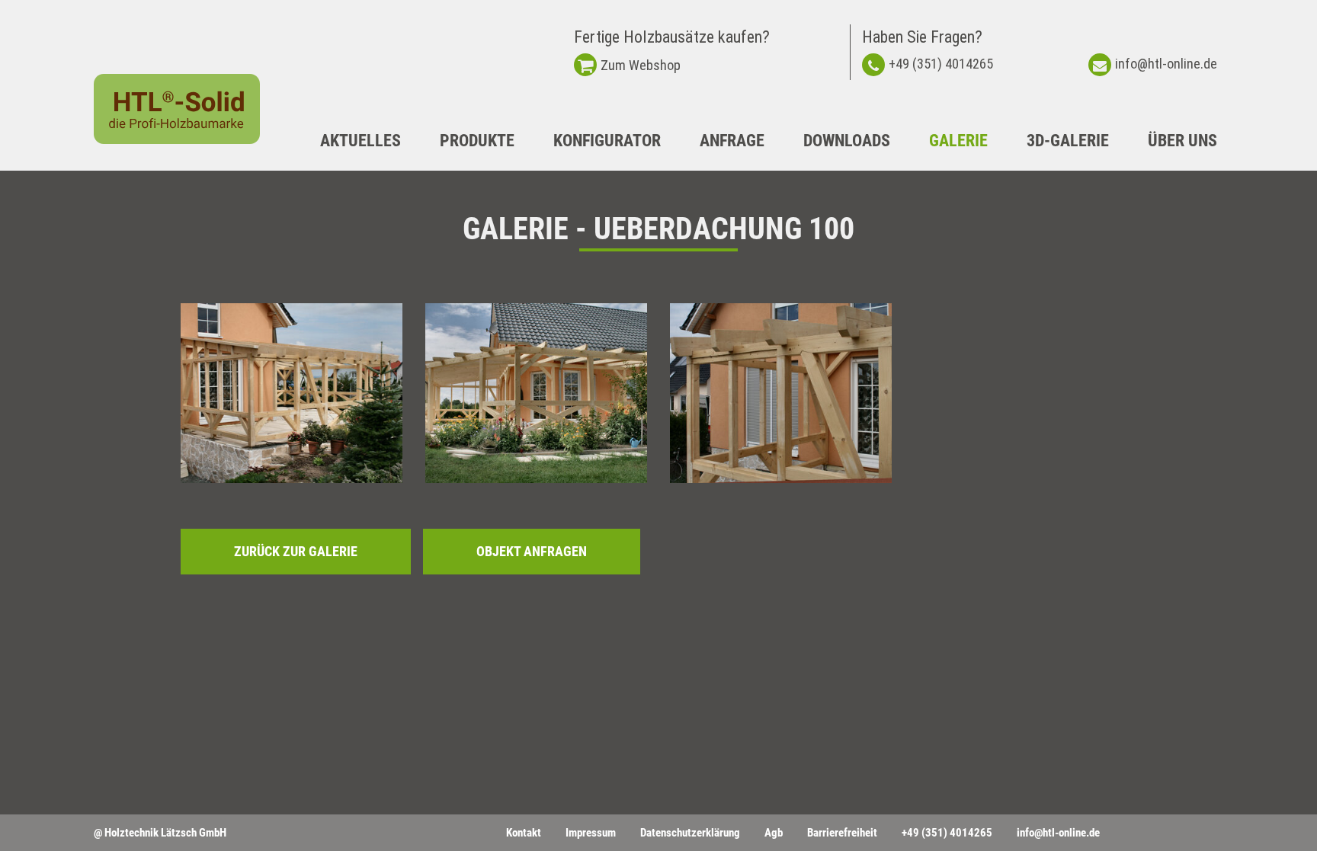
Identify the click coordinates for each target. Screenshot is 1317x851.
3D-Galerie (1068, 140)
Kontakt (523, 833)
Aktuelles (360, 140)
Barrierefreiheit (842, 833)
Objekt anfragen (531, 551)
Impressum (591, 833)
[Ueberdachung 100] (291, 393)
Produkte (477, 140)
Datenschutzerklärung (690, 833)
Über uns (1182, 140)
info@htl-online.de (1166, 64)
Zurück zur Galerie (295, 551)
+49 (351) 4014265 (941, 64)
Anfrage (732, 140)
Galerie (958, 140)
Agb (773, 833)
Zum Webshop (641, 65)
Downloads (846, 140)
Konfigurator (607, 140)
